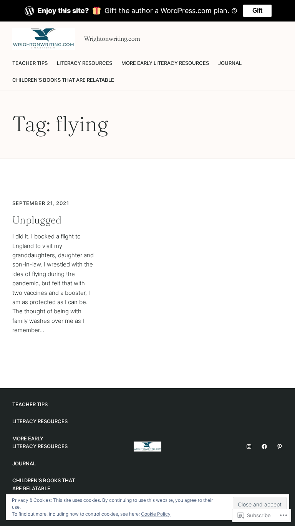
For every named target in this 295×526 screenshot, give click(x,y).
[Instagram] (249, 446)
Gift (257, 10)
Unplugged (36, 220)
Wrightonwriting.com (112, 38)
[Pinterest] (280, 446)
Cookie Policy (156, 514)
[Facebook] (264, 446)
